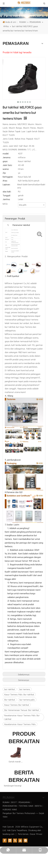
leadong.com (9, 834)
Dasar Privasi (36, 834)
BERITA (38, 805)
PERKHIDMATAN (10, 805)
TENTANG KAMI (26, 805)
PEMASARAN (24, 802)
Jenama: (7, 157)
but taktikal (9, 689)
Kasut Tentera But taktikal (16, 704)
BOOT (14, 802)
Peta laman (23, 834)
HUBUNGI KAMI (10, 809)
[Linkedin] (10, 840)
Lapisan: (6, 184)
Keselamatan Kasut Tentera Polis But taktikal (22, 717)
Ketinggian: (8, 176)
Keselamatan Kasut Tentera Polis (20, 724)
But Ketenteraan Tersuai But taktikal (21, 710)
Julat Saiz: (7, 165)
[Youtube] (20, 840)
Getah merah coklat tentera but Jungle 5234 (16, 761)
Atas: (5, 180)
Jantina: (6, 199)
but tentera (24, 689)
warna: (6, 169)
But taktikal (9, 699)
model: (6, 153)
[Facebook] (5, 840)
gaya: (5, 161)
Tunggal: (7, 195)
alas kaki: (7, 191)
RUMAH (6, 802)
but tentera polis (27, 699)
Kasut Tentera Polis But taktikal (19, 694)
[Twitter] (15, 840)
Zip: (4, 172)
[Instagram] (25, 840)
